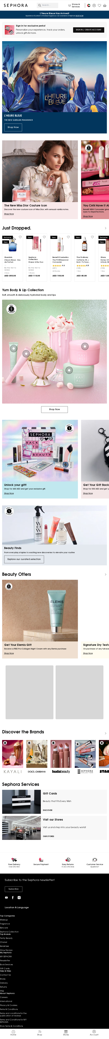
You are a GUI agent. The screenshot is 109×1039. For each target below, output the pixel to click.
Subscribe (14, 889)
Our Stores (48, 836)
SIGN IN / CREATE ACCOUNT (88, 30)
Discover (47, 810)
